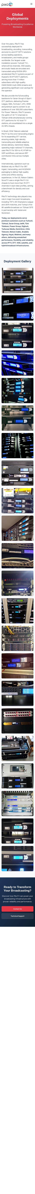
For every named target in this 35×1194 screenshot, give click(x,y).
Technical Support (17, 916)
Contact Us (17, 909)
